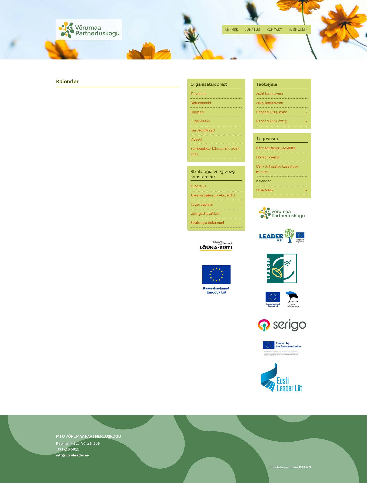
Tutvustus (198, 94)
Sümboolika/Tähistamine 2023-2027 (216, 151)
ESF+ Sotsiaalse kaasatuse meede (277, 169)
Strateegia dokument (207, 223)
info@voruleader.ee (72, 455)
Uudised (197, 112)
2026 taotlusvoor (269, 94)
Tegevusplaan (202, 204)
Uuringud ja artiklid (205, 214)
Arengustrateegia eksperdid (213, 195)
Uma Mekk (264, 190)
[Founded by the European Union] (282, 357)
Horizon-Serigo (268, 157)
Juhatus (252, 29)
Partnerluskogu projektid (275, 148)
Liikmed (232, 29)
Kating (305, 467)
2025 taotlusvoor (269, 103)
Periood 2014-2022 (271, 112)
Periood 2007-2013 (271, 121)
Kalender (263, 181)
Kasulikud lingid (203, 130)
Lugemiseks (200, 121)
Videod (196, 139)
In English (298, 29)
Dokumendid (201, 103)
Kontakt (274, 29)
